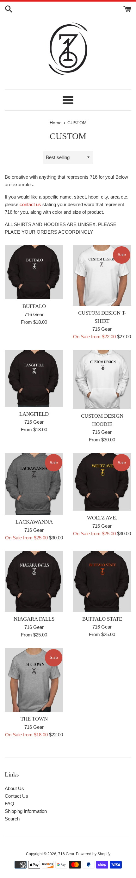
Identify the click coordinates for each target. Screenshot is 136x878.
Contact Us (16, 796)
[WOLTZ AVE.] (102, 482)
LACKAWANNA (34, 522)
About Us (14, 788)
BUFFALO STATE (102, 619)
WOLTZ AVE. (102, 518)
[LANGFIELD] (34, 378)
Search (12, 818)
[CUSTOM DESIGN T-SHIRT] (102, 275)
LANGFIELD (34, 414)
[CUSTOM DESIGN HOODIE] (102, 379)
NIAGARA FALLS (34, 619)
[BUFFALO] (34, 272)
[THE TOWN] (34, 680)
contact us (30, 204)
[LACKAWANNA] (34, 484)
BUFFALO (34, 306)
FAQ (9, 803)
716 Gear (66, 854)
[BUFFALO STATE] (102, 581)
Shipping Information (26, 811)
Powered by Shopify (93, 854)
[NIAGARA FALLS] (34, 581)
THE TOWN (34, 719)
